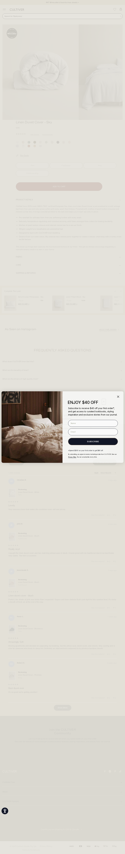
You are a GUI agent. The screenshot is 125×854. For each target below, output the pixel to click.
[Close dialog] (118, 396)
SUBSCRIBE (93, 441)
